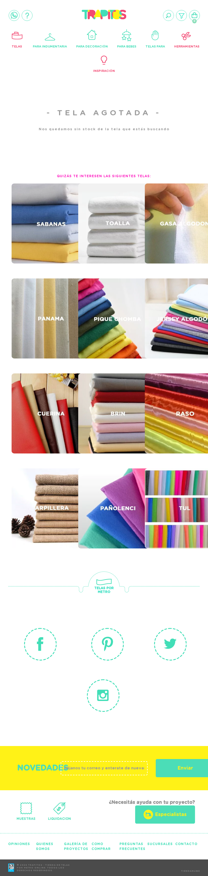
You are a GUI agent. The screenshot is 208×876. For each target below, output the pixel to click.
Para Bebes (126, 46)
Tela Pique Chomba (115, 301)
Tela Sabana (36, 206)
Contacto (186, 844)
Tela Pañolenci (108, 491)
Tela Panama (37, 301)
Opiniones (19, 844)
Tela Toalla (102, 206)
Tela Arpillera (42, 491)
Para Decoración (92, 46)
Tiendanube (190, 871)
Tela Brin (97, 396)
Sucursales (160, 844)
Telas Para (155, 46)
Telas (17, 46)
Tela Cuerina (38, 396)
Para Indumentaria (50, 46)
